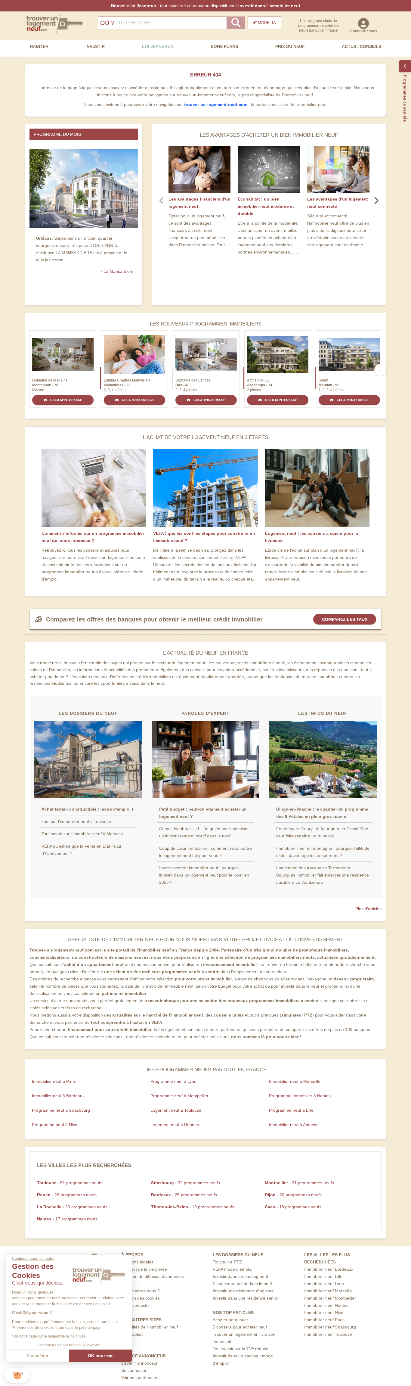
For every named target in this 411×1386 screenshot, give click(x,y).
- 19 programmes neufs (192, 1206)
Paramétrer (37, 1355)
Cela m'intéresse (65, 400)
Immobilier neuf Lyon (324, 1283)
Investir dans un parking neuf (240, 1276)
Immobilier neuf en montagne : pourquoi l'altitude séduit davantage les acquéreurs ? (322, 852)
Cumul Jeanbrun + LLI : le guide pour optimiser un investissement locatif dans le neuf (204, 832)
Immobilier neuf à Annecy (293, 1124)
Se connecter (134, 1370)
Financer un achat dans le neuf (242, 1283)
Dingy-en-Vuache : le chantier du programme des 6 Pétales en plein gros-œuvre (322, 813)
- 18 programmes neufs (293, 1206)
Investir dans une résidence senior (245, 1298)
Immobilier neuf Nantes (326, 1305)
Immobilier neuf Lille (323, 1276)
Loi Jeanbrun (158, 46)
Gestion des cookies (140, 1298)
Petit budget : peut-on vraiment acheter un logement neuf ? (203, 813)
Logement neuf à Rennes (174, 1124)
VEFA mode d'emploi (232, 1269)
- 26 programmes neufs (67, 1194)
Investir (95, 46)
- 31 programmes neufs (299, 1182)
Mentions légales (137, 1262)
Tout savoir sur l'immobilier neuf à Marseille (83, 833)
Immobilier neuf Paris (324, 1319)
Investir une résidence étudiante (243, 1290)
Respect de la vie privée (144, 1269)
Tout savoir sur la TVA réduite (240, 1348)
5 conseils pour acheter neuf (240, 1327)
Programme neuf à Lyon (173, 1081)
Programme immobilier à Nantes (300, 1095)
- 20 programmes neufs (293, 1194)
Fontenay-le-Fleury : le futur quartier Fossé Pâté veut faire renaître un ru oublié (322, 832)
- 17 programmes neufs (67, 1218)
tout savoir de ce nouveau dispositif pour (205, 5)
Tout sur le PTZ (227, 1262)
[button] (17, 1375)
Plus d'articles (368, 908)
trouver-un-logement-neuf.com (216, 104)
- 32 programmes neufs (185, 1182)
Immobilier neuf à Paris (54, 1081)
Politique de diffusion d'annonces (152, 1276)
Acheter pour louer (230, 1319)
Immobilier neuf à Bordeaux (58, 1095)
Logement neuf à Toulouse (175, 1110)
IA (267, 22)
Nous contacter (135, 1305)
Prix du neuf (290, 46)
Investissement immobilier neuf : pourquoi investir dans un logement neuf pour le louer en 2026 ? (204, 875)
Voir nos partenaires (140, 1377)
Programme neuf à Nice (54, 1124)
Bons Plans (224, 46)
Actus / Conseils (361, 46)
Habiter (39, 46)
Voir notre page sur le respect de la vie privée (49, 1336)
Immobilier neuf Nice (323, 1312)
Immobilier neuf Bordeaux (328, 1269)
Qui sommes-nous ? (140, 1290)
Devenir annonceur (139, 1363)
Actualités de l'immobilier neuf (149, 1327)
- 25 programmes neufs (184, 1194)
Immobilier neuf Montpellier (330, 1298)
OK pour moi (101, 1355)
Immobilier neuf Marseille (328, 1290)
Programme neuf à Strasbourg (61, 1110)
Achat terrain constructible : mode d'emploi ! (87, 809)
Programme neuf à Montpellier (179, 1095)
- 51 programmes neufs (69, 1182)
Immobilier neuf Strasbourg (330, 1327)
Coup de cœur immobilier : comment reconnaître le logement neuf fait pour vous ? (205, 852)
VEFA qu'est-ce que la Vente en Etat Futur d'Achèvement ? (82, 850)
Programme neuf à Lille (291, 1110)
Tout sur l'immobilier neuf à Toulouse (76, 821)
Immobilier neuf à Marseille (294, 1081)
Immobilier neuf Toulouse (328, 1334)
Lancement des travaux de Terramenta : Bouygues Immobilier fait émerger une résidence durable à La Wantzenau (322, 875)
